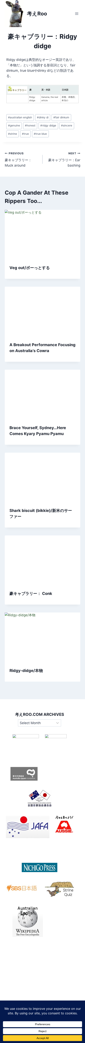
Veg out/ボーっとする (29, 267)
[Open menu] (76, 13)
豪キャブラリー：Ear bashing (64, 160)
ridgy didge (48, 125)
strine (12, 133)
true (25, 133)
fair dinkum (61, 117)
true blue (40, 133)
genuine (14, 125)
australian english (20, 117)
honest (30, 125)
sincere (66, 125)
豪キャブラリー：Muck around (18, 160)
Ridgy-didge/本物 (26, 670)
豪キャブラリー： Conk (30, 593)
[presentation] (42, 235)
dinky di (42, 117)
